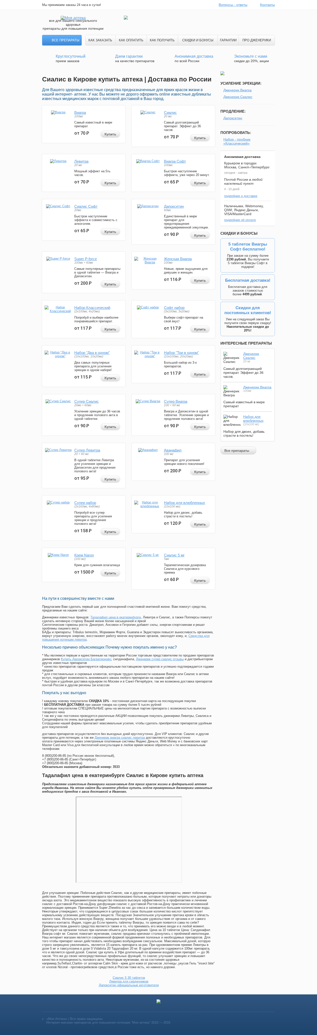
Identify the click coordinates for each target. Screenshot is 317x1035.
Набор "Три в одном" (181, 353)
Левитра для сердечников (128, 981)
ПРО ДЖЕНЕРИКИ (256, 40)
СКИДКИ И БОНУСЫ (197, 40)
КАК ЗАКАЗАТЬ (100, 40)
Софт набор (174, 307)
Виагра (80, 112)
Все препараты (65, 40)
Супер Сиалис (86, 401)
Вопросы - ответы (233, 5)
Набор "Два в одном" (92, 353)
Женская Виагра (178, 259)
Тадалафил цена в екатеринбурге (115, 617)
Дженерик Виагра (237, 90)
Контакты (267, 5)
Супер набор (85, 503)
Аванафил (173, 450)
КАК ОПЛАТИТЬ (131, 40)
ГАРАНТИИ (228, 40)
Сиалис (170, 112)
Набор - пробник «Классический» (236, 141)
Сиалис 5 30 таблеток (129, 978)
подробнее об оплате (240, 220)
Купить (110, 134)
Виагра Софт (175, 161)
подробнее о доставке (240, 196)
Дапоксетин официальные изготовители (129, 985)
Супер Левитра (87, 450)
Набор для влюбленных (184, 503)
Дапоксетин (174, 206)
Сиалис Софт (86, 206)
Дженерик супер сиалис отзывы (160, 659)
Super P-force (85, 259)
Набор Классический (92, 307)
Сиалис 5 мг (174, 555)
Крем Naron (84, 555)
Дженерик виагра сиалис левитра (120, 737)
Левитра (81, 161)
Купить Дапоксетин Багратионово (86, 659)
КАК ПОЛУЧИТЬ (162, 40)
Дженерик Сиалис (237, 97)
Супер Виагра (175, 401)
